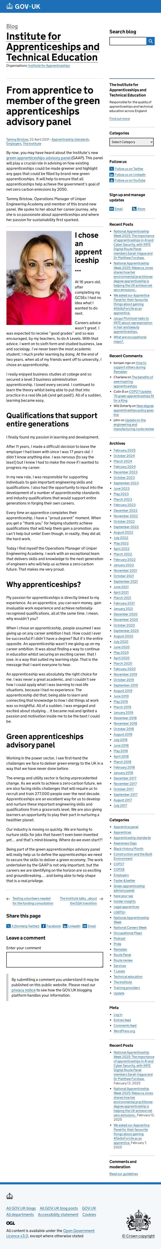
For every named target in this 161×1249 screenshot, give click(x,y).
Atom (141, 209)
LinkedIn (74, 926)
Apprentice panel (126, 827)
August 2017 (123, 800)
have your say (123, 896)
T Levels (119, 971)
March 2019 (122, 707)
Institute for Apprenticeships (49, 66)
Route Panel (122, 955)
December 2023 (126, 472)
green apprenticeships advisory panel (38, 157)
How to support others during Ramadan (130, 367)
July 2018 (120, 740)
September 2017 (126, 795)
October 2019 (124, 680)
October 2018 (124, 729)
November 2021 (125, 570)
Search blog (122, 32)
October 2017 (124, 789)
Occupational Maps (128, 933)
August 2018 (123, 734)
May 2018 (121, 751)
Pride (117, 944)
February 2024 (125, 467)
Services (120, 966)
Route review (123, 960)
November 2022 (126, 516)
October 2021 (124, 576)
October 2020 (124, 625)
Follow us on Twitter (129, 169)
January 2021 (123, 609)
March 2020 (123, 663)
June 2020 (122, 647)
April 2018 (121, 756)
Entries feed (122, 1020)
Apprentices (122, 832)
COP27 (119, 864)
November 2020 (126, 620)
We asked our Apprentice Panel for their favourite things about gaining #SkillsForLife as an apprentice (131, 304)
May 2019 (121, 702)
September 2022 (126, 527)
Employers (13, 144)
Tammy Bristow (17, 139)
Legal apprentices (126, 907)
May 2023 (121, 494)
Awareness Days (125, 843)
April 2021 (121, 592)
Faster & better (124, 881)
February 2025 (124, 450)
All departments (20, 1214)
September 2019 (126, 685)
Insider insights (125, 901)
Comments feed (125, 1025)
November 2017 (125, 784)
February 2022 (125, 560)
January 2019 (123, 712)
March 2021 (122, 598)
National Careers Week (130, 928)
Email (92, 926)
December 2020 (126, 614)
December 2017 (125, 778)
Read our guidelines (123, 1174)
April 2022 (122, 549)
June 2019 (121, 696)
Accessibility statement (58, 1214)
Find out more (119, 119)
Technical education (128, 977)
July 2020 (121, 642)
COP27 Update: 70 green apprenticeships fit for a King (134, 396)
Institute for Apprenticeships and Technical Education (53, 46)
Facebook (54, 926)
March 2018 (122, 762)
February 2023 (125, 505)
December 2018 (125, 718)
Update (119, 993)
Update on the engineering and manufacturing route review (134, 424)
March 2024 (123, 461)
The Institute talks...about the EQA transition (78, 900)
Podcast (119, 938)
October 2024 (124, 456)
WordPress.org (124, 1031)
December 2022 (126, 510)
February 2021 (124, 603)
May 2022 (121, 543)
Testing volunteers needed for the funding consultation (33, 900)
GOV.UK (89, 1208)
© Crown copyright (138, 1235)
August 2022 (123, 532)
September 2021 (126, 581)
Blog (12, 26)
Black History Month (128, 849)
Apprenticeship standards (70, 139)
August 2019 (123, 691)
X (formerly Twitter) (25, 926)
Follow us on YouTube (130, 180)
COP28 (119, 869)
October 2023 (124, 478)
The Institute (32, 144)
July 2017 (120, 805)
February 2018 (124, 767)
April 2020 (122, 658)
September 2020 (126, 631)
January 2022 (124, 565)
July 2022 (121, 538)
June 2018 (121, 745)
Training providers (127, 988)
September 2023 (126, 483)
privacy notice (24, 990)
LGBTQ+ (120, 912)
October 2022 (124, 521)
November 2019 (125, 674)
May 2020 (121, 652)
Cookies (89, 1214)
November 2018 (125, 723)
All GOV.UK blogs (21, 1208)
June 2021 (121, 587)
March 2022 (123, 554)
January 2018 (123, 773)
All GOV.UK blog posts (59, 1208)
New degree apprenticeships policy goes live (134, 410)
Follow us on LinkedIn (130, 175)
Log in (118, 1015)
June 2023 (122, 488)
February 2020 (125, 669)
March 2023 (123, 499)
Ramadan (120, 949)
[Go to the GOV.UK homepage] (23, 6)
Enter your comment (23, 947)
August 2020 (123, 636)
